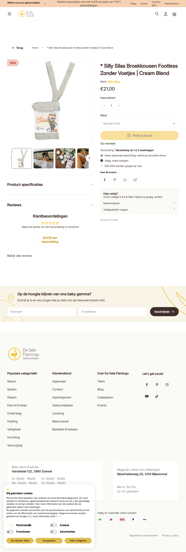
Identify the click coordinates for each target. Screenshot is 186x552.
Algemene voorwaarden (143, 535)
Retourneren (60, 421)
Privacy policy (170, 535)
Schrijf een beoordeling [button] (50, 239)
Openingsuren (61, 397)
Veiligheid (14, 429)
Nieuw (11, 381)
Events (144, 3)
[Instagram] (167, 384)
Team (101, 381)
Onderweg (14, 413)
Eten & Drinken (17, 405)
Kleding (12, 421)
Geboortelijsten (62, 405)
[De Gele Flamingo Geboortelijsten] (26, 13)
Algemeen (59, 381)
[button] (8, 13)
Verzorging (14, 445)
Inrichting (13, 437)
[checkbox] (10, 525)
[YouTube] (146, 396)
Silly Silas (114, 81)
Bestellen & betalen (65, 429)
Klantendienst (172, 3)
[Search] (157, 13)
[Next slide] (89, 158)
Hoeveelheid (107, 97)
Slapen (12, 397)
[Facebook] (146, 384)
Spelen (12, 389)
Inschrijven (162, 311)
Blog (100, 389)
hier (59, 516)
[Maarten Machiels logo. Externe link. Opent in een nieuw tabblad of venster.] (8, 489)
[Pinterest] (157, 384)
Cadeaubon (105, 397)
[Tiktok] (157, 396)
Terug (19, 47)
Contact (57, 389)
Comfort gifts (156, 4)
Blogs (133, 3)
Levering (58, 413)
